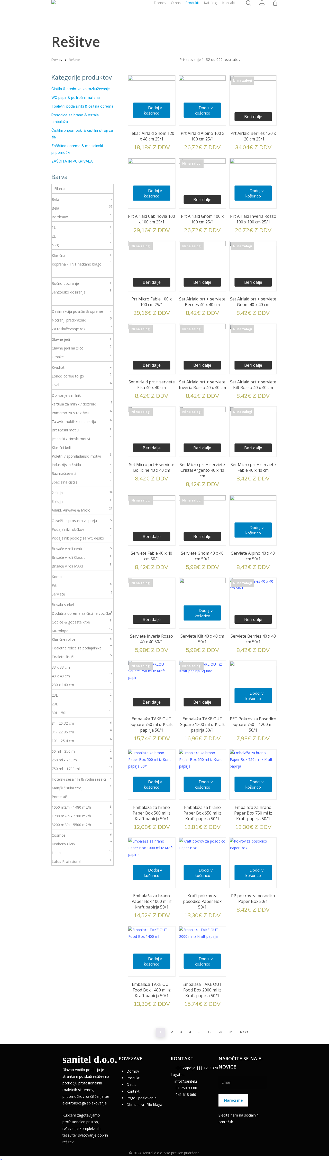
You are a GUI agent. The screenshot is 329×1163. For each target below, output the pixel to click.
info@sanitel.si (186, 1081)
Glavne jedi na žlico (82, 348)
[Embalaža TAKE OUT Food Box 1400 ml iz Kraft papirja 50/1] (151, 949)
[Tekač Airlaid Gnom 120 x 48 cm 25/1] (151, 98)
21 (231, 1032)
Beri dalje (253, 116)
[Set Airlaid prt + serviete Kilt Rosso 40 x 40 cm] (253, 347)
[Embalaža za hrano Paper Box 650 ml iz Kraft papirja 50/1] (202, 773)
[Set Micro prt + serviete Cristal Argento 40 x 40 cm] (202, 430)
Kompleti (82, 576)
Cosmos (82, 835)
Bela (82, 199)
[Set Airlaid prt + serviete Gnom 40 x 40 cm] (253, 264)
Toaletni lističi (82, 656)
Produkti (133, 1077)
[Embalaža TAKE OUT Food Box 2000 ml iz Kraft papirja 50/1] (202, 949)
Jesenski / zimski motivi (82, 438)
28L (82, 703)
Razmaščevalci (82, 473)
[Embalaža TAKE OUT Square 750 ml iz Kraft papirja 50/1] (151, 684)
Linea (82, 852)
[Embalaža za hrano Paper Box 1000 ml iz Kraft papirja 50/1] (151, 861)
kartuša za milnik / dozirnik (82, 403)
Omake (82, 356)
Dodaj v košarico (153, 110)
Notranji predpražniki (82, 320)
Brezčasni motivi (82, 429)
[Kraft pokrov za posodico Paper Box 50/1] (202, 861)
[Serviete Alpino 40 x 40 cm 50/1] (253, 518)
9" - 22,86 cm (82, 731)
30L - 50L (82, 712)
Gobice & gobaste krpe (82, 622)
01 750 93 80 (186, 1087)
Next (244, 1032)
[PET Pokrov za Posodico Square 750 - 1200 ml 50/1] (253, 684)
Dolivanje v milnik (82, 395)
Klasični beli (82, 447)
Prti (82, 585)
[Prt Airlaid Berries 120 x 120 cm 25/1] (253, 98)
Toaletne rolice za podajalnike (82, 647)
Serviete (82, 594)
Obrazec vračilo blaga (144, 1104)
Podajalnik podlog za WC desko (82, 538)
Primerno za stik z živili (82, 412)
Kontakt (133, 1091)
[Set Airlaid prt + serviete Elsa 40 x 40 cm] (151, 347)
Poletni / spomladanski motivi (82, 456)
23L (82, 695)
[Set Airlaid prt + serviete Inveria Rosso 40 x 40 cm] (202, 347)
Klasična (82, 255)
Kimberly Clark (82, 843)
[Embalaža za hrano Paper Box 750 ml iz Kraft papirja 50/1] (253, 773)
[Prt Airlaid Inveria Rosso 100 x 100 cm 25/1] (253, 181)
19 (209, 1032)
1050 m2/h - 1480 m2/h (82, 807)
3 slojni (82, 501)
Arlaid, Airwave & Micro (82, 510)
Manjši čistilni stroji (82, 787)
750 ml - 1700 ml (82, 768)
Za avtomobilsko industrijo (82, 421)
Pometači (82, 796)
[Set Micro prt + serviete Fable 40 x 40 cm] (253, 430)
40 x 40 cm (82, 675)
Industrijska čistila (82, 464)
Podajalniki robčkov (82, 529)
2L (82, 236)
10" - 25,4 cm (82, 740)
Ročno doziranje (82, 283)
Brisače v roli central (82, 548)
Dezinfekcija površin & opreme (82, 311)
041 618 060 (185, 1094)
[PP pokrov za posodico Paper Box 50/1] (253, 861)
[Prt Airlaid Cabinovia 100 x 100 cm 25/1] (151, 181)
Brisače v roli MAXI (82, 566)
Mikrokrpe (82, 630)
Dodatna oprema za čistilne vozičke (82, 613)
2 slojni (82, 492)
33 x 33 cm (82, 667)
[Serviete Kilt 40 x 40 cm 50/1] (202, 601)
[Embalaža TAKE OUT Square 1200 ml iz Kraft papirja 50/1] (202, 684)
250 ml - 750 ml (82, 759)
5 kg (82, 244)
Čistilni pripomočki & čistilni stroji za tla (82, 133)
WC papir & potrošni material (75, 97)
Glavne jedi (82, 339)
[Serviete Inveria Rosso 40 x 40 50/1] (151, 601)
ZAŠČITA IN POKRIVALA (72, 161)
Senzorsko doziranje (82, 292)
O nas (131, 1084)
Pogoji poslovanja (141, 1097)
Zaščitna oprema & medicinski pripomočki (77, 149)
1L (82, 227)
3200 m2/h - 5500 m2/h (82, 824)
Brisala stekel (82, 604)
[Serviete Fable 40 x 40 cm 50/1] (151, 518)
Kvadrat (82, 367)
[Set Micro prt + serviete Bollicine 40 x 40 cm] (151, 430)
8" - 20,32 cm (82, 723)
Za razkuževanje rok (82, 328)
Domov (56, 59)
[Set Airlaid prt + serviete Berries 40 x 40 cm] (202, 264)
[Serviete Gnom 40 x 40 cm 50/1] (202, 518)
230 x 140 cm (82, 684)
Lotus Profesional (82, 861)
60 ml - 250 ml (82, 751)
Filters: (59, 188)
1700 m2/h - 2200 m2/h (82, 815)
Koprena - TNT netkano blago (82, 264)
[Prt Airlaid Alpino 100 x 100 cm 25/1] (202, 98)
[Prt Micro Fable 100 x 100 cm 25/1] (151, 264)
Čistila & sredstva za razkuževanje (80, 89)
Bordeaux (82, 216)
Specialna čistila (82, 482)
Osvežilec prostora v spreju (82, 520)
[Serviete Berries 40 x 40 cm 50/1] (253, 601)
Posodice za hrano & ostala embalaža (75, 118)
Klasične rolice (82, 639)
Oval (82, 384)
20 (220, 1032)
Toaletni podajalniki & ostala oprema (82, 106)
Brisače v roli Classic (82, 557)
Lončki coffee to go (82, 376)
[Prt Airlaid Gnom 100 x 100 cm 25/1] (202, 181)
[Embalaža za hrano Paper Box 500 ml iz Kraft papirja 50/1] (151, 773)
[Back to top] (164, 1159)
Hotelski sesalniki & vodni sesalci (82, 779)
